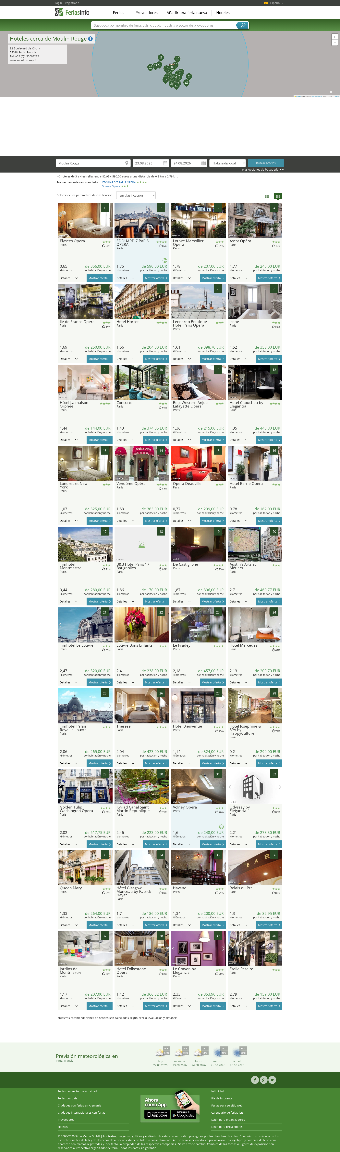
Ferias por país (67, 1098)
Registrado (72, 3)
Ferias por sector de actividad (77, 1091)
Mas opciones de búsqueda (260, 169)
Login (58, 3)
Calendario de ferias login (228, 1112)
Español (275, 3)
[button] (170, 64)
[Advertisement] (170, 126)
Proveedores (147, 12)
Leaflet (298, 96)
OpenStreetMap (316, 96)
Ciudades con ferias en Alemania (79, 1105)
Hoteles (223, 12)
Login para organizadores (228, 1119)
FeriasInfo (74, 12)
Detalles (65, 278)
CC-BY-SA (336, 96)
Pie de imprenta (221, 1098)
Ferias (119, 12)
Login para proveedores (227, 1127)
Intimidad (217, 1091)
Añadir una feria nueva (187, 12)
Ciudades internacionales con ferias (81, 1112)
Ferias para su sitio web (227, 1105)
